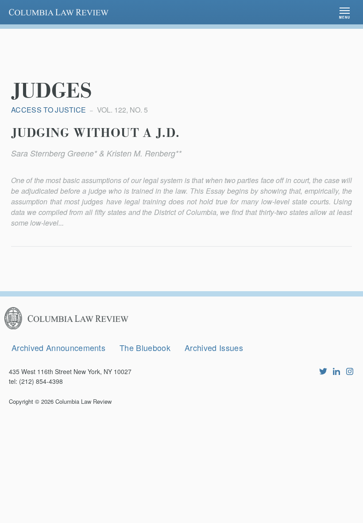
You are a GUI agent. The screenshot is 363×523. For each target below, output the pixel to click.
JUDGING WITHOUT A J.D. (95, 133)
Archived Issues (214, 347)
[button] (344, 12)
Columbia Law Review (83, 401)
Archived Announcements (58, 347)
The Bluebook (145, 347)
